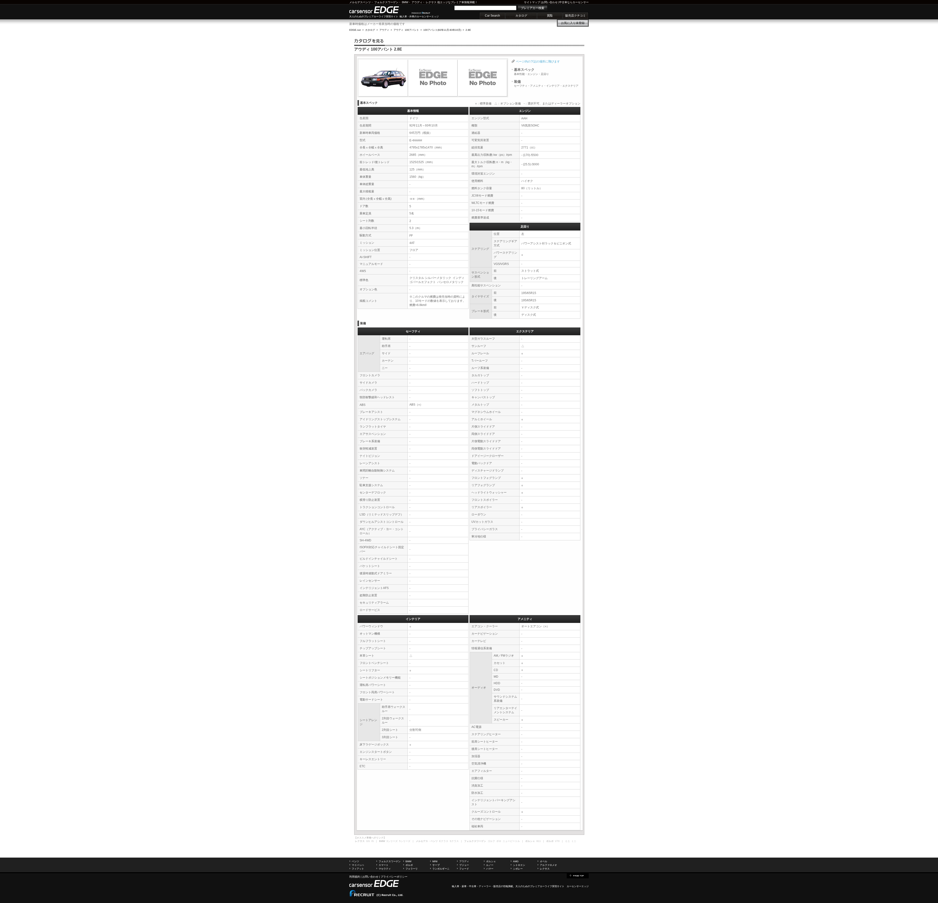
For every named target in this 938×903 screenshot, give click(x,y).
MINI (434, 861)
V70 (557, 841)
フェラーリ (411, 868)
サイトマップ (532, 2)
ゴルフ (491, 841)
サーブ (436, 865)
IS (372, 841)
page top (578, 875)
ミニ (573, 841)
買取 (550, 15)
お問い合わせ (550, 2)
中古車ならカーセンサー (574, 2)
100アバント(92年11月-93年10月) (442, 30)
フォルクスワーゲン (386, 2)
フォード (464, 868)
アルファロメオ (548, 865)
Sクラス (454, 841)
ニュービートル (511, 841)
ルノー (489, 865)
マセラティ (385, 868)
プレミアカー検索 (532, 8)
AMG (516, 861)
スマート (383, 865)
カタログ (521, 15)
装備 (546, 83)
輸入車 (455, 886)
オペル (543, 861)
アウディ (417, 2)
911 (538, 841)
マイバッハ (358, 865)
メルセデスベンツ (360, 2)
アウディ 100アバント (406, 30)
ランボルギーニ (440, 868)
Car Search (492, 15)
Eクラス (443, 841)
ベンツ (355, 861)
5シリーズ (404, 841)
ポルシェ (491, 861)
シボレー (518, 868)
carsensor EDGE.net (379, 9)
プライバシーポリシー (394, 876)
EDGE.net (355, 30)
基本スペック (531, 71)
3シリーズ (392, 841)
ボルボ (409, 865)
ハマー (489, 868)
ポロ (498, 841)
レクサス (431, 2)
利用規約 (354, 876)
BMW (405, 2)
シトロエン (519, 865)
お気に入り (573, 23)
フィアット (358, 868)
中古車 (472, 886)
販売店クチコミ (575, 15)
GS (368, 841)
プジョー (464, 865)
